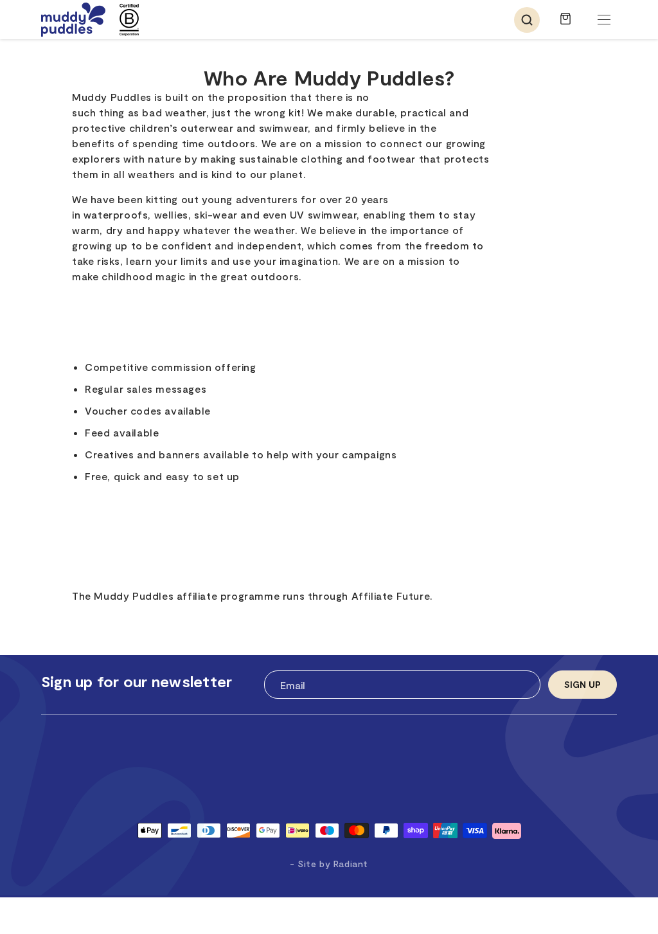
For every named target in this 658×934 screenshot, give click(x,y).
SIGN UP (582, 684)
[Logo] (73, 20)
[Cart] (565, 25)
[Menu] (604, 19)
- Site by (329, 863)
